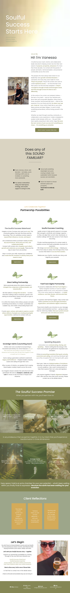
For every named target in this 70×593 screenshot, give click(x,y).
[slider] (48, 573)
